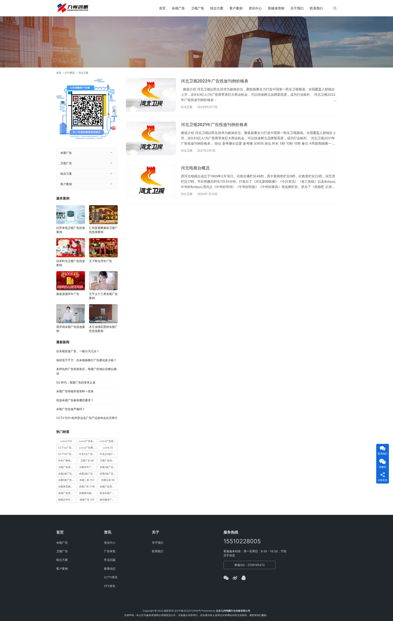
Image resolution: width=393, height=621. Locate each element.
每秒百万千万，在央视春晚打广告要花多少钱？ (86, 360)
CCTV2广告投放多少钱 (67, 447)
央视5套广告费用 (67, 480)
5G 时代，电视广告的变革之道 (75, 382)
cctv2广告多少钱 (88, 441)
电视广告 (87, 499)
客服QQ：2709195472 (249, 565)
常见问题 (109, 559)
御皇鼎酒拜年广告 (67, 294)
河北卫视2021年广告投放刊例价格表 (214, 124)
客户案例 (236, 8)
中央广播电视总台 (67, 460)
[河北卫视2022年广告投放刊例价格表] (151, 94)
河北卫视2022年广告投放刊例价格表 (214, 81)
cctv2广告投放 (109, 441)
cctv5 (108, 447)
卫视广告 (197, 8)
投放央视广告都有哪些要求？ (75, 400)
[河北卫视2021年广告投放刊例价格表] (151, 138)
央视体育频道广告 (67, 486)
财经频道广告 (109, 499)
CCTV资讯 (110, 577)
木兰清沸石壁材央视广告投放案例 (103, 329)
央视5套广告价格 (109, 473)
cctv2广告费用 (88, 447)
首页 (162, 8)
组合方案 (216, 8)
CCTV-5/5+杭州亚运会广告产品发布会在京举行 (86, 418)
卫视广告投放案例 (67, 467)
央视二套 (86, 480)
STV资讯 (109, 586)
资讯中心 (255, 8)
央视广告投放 (109, 486)
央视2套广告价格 (67, 473)
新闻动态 (109, 568)
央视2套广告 (109, 467)
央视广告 (178, 8)
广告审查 (109, 551)
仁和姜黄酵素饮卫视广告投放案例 (103, 230)
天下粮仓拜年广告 (100, 261)
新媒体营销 (276, 8)
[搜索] (335, 8)
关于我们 (297, 8)
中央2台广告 (88, 454)
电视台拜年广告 (67, 499)
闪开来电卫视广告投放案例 (70, 230)
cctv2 (66, 441)
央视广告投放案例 (67, 493)
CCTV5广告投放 (67, 454)
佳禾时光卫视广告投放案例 (70, 263)
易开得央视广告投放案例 (70, 329)
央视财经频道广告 (88, 493)
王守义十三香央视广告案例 (103, 296)
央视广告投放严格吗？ (70, 409)
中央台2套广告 (109, 454)
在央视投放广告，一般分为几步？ (77, 351)
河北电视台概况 (195, 167)
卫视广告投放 (109, 460)
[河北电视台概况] (151, 181)
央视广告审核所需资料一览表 (75, 391)
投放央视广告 (109, 493)
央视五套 (108, 480)
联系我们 (316, 8)
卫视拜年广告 (88, 467)
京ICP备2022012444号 (187, 610)
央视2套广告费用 (88, 473)
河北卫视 (186, 107)
